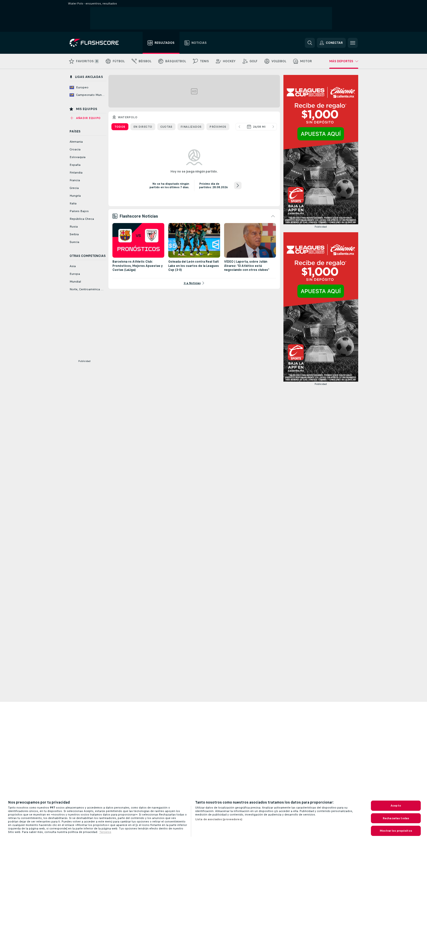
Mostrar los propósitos (396, 830)
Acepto (396, 805)
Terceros (105, 832)
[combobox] (256, 126)
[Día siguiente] (273, 126)
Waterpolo (128, 117)
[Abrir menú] (353, 43)
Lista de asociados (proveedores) (218, 819)
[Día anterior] (239, 126)
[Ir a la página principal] (98, 43)
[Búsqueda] (310, 43)
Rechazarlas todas (396, 818)
